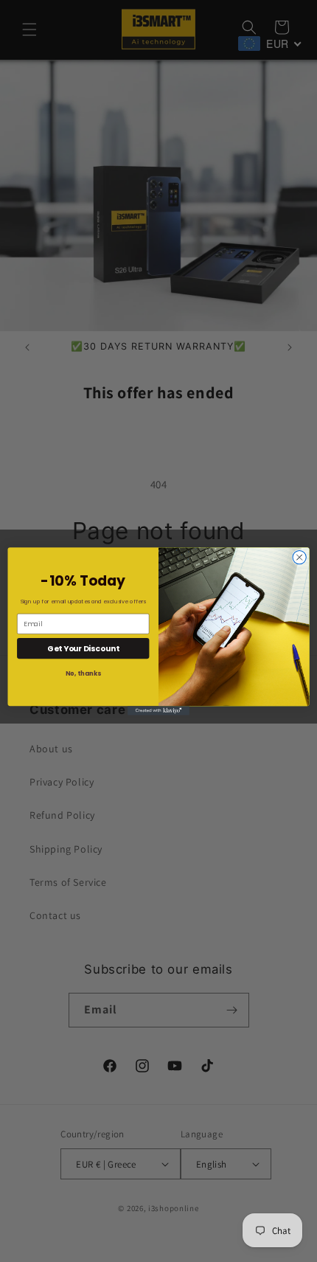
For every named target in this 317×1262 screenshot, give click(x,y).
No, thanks (83, 673)
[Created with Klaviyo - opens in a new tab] (158, 710)
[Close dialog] (299, 557)
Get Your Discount (83, 647)
